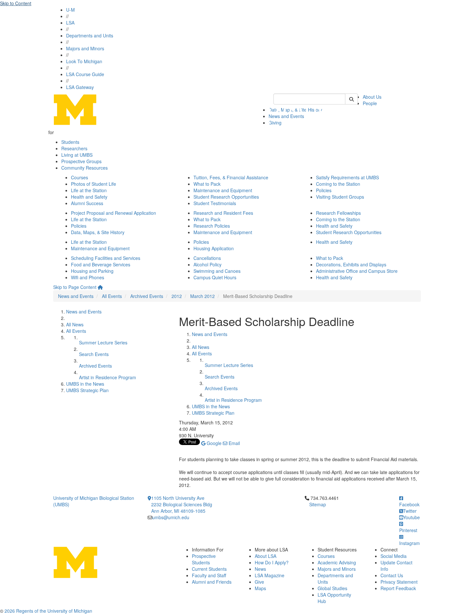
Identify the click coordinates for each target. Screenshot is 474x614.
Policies (323, 190)
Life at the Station (89, 190)
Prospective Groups (81, 161)
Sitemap (317, 504)
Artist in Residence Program (107, 377)
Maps (260, 588)
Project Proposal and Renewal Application (113, 213)
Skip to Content (15, 3)
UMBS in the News (85, 384)
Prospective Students (204, 559)
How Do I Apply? (272, 562)
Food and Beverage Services (100, 264)
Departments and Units (89, 35)
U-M (70, 9)
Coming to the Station (338, 184)
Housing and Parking (92, 271)
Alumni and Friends (212, 582)
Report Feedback (398, 588)
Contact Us (391, 575)
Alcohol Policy (207, 264)
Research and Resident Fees (223, 213)
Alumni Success (87, 203)
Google (213, 443)
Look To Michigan (84, 61)
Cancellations (207, 258)
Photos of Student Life (93, 184)
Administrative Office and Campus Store (357, 271)
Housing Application (213, 248)
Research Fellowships (338, 213)
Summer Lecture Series (103, 342)
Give (259, 582)
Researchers (74, 148)
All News (75, 324)
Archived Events (146, 296)
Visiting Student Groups (340, 196)
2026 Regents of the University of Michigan (48, 611)
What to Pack (207, 184)
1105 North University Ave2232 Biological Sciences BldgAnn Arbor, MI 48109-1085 (181, 504)
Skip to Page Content (74, 287)
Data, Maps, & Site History (97, 232)
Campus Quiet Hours (214, 277)
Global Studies (332, 588)
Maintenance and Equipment (222, 190)
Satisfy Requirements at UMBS (347, 177)
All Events (112, 296)
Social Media (393, 556)
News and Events (76, 296)
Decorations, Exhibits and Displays (351, 264)
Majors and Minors (85, 48)
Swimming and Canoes (217, 271)
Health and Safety (89, 196)
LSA (70, 22)
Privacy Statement (399, 582)
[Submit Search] (351, 99)
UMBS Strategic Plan (87, 390)
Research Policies (211, 226)
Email (233, 443)
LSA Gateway (80, 87)
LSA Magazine (269, 575)
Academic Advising (337, 562)
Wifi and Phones (87, 277)
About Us (372, 97)
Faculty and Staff (209, 575)
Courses (79, 177)
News (260, 569)
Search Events (94, 354)
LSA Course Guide (85, 74)
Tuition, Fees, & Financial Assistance (230, 177)
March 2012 (202, 296)
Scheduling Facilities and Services (105, 258)
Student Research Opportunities (226, 196)
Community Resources (84, 167)
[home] (100, 287)
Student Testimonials (214, 203)
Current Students (209, 569)
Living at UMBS (77, 155)
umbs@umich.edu (170, 517)
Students (70, 142)
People (370, 103)
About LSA (265, 556)
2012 (177, 296)
